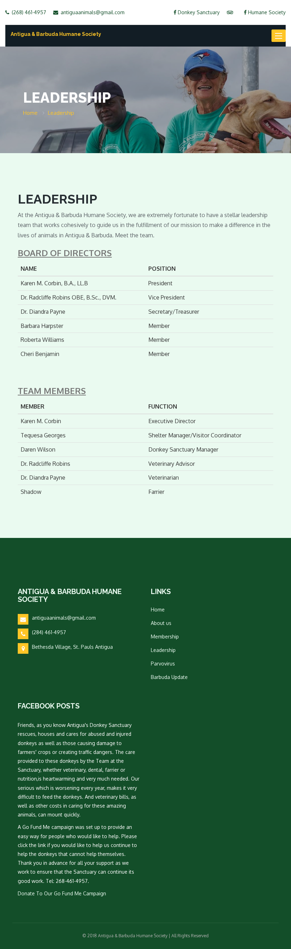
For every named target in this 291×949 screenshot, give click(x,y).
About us (161, 623)
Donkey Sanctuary (198, 12)
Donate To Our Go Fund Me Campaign (62, 893)
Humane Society (266, 12)
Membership (165, 636)
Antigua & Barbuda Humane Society (56, 34)
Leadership (163, 650)
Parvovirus (163, 663)
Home (158, 609)
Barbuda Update (169, 677)
